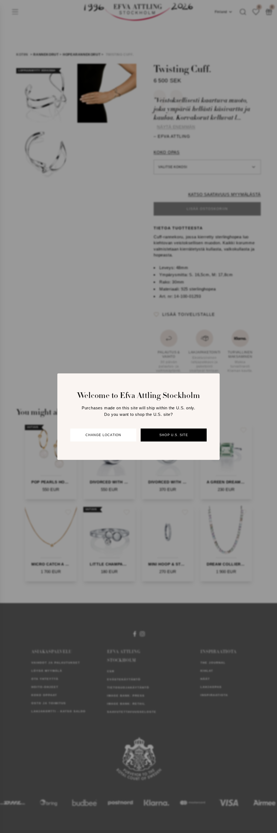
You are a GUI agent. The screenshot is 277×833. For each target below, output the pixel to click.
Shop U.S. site (173, 435)
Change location (103, 435)
